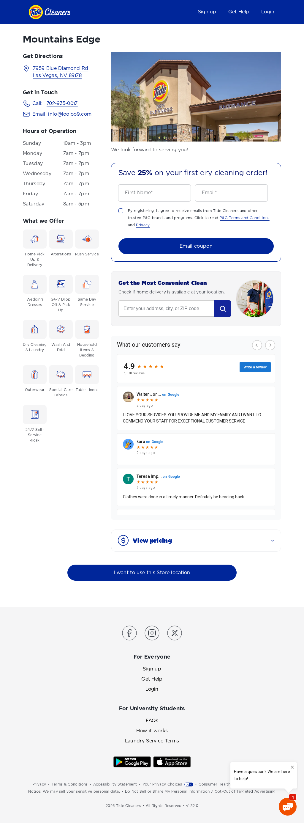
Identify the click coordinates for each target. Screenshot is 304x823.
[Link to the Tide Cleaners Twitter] (174, 634)
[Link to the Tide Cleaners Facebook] (129, 634)
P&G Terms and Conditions (245, 218)
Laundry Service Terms (152, 741)
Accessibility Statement (115, 784)
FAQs (152, 720)
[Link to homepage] (49, 12)
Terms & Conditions (70, 784)
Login (267, 12)
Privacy (143, 225)
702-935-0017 (62, 103)
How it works (152, 731)
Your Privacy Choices (162, 784)
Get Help (239, 12)
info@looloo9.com (69, 114)
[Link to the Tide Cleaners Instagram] (152, 634)
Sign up (207, 12)
